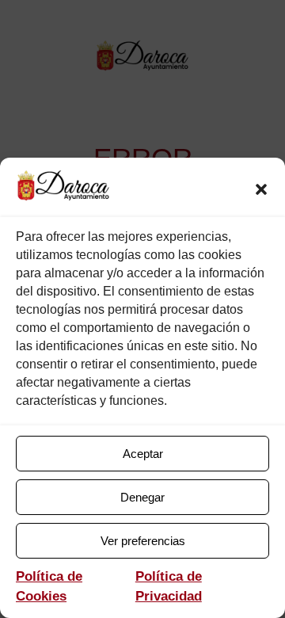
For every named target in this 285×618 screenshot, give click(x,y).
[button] (261, 189)
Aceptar (143, 453)
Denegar (142, 497)
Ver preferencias (143, 540)
